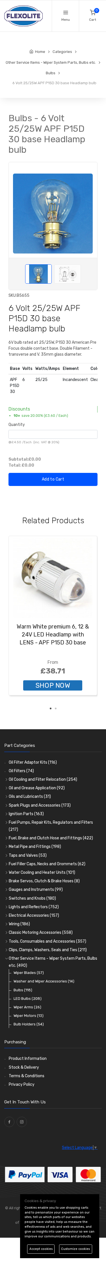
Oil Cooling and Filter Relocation (43, 779)
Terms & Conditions (26, 1076)
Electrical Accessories (34, 915)
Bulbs (23, 990)
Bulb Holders (29, 1024)
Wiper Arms (27, 1007)
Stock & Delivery (24, 1067)
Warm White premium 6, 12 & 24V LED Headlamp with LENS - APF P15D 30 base (53, 634)
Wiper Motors (29, 1015)
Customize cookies (75, 1249)
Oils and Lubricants (30, 796)
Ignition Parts (26, 813)
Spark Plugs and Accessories (40, 805)
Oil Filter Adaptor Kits (33, 762)
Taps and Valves (28, 855)
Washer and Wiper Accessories (44, 981)
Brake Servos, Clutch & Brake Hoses (44, 881)
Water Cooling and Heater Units (42, 872)
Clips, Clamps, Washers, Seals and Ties (48, 949)
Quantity (16, 424)
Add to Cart (53, 479)
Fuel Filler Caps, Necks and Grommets (47, 864)
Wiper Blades (29, 973)
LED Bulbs (28, 998)
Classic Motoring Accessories (41, 932)
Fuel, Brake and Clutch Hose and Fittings (51, 838)
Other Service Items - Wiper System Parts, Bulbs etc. (53, 962)
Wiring (19, 924)
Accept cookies (41, 1249)
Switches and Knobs (32, 898)
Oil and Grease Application (37, 788)
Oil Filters (21, 771)
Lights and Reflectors (34, 907)
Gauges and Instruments (36, 889)
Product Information (28, 1058)
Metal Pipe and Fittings (35, 846)
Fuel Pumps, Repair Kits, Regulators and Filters (51, 826)
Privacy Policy (21, 1084)
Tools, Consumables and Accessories (47, 941)
